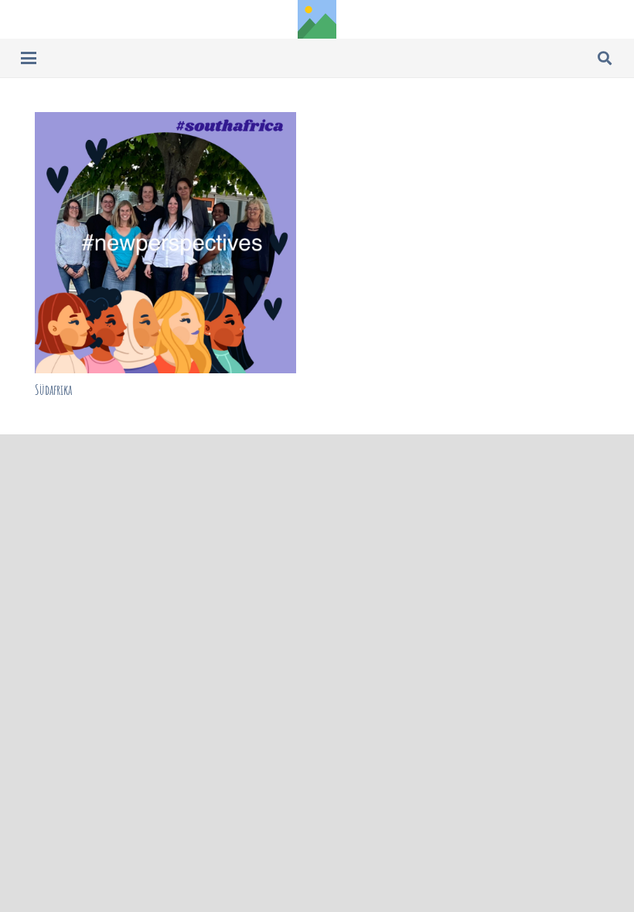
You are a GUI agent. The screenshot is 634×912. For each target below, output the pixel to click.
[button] (29, 58)
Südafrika (53, 389)
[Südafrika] (165, 242)
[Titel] (317, 19)
